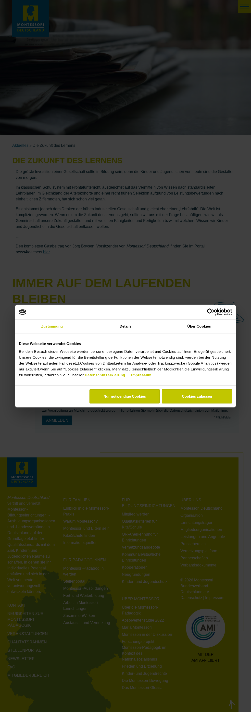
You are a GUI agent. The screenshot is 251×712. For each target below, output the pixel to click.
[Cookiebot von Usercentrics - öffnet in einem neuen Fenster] (210, 312)
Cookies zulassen (197, 396)
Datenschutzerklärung (105, 375)
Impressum (141, 375)
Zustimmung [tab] (52, 326)
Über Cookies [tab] (199, 326)
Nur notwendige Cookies (124, 396)
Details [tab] (126, 326)
